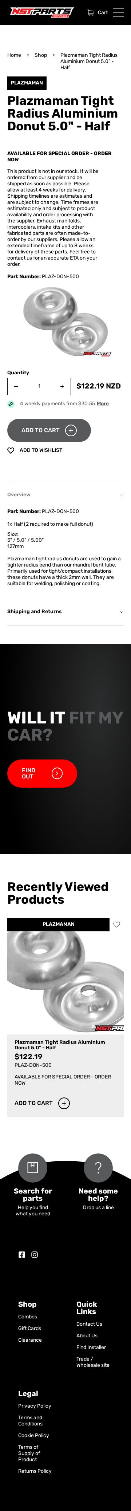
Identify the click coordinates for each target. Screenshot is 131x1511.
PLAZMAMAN (59, 924)
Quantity (18, 373)
